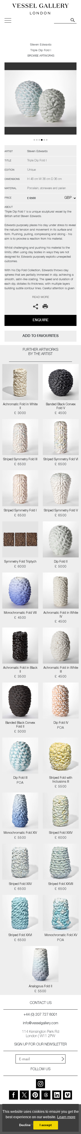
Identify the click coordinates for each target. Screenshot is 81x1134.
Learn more (66, 1117)
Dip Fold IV (61, 723)
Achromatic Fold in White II (20, 406)
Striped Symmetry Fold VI (60, 459)
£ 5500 (61, 786)
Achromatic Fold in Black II (20, 670)
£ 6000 (20, 566)
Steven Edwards (40, 45)
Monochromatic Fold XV (61, 935)
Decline (25, 1125)
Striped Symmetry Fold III (20, 459)
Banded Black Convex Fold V (61, 406)
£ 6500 (20, 464)
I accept (46, 1125)
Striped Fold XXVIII (60, 884)
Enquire (41, 320)
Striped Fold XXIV (60, 833)
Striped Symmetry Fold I (20, 510)
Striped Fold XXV (20, 884)
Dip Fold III (20, 778)
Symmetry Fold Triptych (20, 562)
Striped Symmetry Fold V (61, 510)
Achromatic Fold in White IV (60, 615)
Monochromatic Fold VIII (20, 613)
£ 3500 (20, 676)
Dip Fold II (61, 562)
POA (60, 728)
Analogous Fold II (40, 986)
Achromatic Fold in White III (60, 670)
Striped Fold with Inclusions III (60, 780)
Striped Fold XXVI (20, 935)
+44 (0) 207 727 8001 (40, 1015)
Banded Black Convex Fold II (20, 725)
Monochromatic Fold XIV (20, 833)
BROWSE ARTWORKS (40, 56)
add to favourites (40, 336)
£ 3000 (20, 413)
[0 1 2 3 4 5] (40, 103)
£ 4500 (61, 413)
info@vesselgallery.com (40, 1023)
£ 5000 (61, 566)
